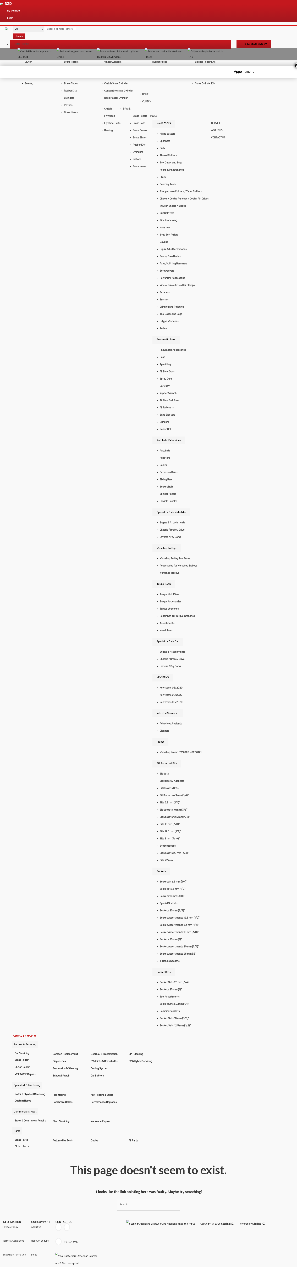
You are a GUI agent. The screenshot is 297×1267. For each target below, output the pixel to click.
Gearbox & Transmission (104, 1054)
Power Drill (165, 429)
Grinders (164, 422)
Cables (94, 1140)
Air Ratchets (167, 407)
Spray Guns (166, 378)
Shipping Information (14, 1254)
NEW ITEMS (163, 677)
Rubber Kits (70, 90)
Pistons (68, 105)
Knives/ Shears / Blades (173, 205)
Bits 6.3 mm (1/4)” (170, 802)
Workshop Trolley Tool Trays (175, 558)
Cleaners (164, 730)
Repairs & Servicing (25, 1044)
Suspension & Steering (65, 1068)
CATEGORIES (22, 44)
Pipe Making (59, 1094)
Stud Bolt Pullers (169, 234)
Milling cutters (167, 133)
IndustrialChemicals (168, 713)
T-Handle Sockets (170, 961)
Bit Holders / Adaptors (172, 780)
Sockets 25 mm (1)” (171, 939)
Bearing (29, 83)
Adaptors (165, 457)
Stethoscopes (168, 845)
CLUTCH (146, 101)
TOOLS (153, 115)
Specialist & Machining (27, 1085)
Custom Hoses (23, 1100)
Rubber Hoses (159, 61)
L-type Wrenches (169, 321)
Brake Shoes (71, 83)
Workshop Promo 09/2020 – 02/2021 (180, 752)
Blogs (34, 1254)
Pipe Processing (168, 220)
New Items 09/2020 (171, 694)
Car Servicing (22, 1053)
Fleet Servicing (61, 1121)
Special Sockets (169, 903)
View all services (24, 1036)
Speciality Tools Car (168, 641)
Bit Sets (164, 773)
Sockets (161, 871)
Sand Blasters (167, 414)
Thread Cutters (168, 155)
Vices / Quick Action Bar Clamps (177, 285)
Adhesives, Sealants (171, 723)
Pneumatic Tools (166, 339)
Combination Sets (170, 1011)
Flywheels (109, 115)
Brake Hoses (71, 112)
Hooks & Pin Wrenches (172, 169)
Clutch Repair (22, 1067)
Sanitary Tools (168, 184)
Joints (163, 465)
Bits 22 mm (166, 860)
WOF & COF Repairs (25, 1074)
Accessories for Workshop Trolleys (178, 565)
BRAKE (126, 108)
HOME (145, 94)
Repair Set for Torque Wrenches (177, 616)
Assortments (167, 623)
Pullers (163, 328)
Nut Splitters (167, 213)
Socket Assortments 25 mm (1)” (178, 953)
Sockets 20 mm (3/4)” (172, 910)
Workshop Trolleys (167, 548)
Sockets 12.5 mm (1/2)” (173, 888)
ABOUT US (217, 130)
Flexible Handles (168, 501)
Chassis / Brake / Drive (172, 529)
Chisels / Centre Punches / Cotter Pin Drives (184, 198)
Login (10, 17)
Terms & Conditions (13, 1240)
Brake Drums (140, 130)
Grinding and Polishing (172, 306)
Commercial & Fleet (25, 1111)
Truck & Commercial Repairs (30, 1120)
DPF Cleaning (136, 1054)
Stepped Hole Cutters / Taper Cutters (181, 191)
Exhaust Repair (61, 1075)
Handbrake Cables (63, 1102)
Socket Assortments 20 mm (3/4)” (179, 946)
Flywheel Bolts (112, 123)
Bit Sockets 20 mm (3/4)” (174, 853)
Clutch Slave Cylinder (116, 83)
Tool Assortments (170, 996)
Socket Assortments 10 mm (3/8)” (179, 932)
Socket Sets (164, 972)
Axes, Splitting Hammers (173, 263)
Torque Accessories (170, 601)
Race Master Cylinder (116, 97)
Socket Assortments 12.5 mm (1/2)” (180, 917)
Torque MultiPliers (169, 594)
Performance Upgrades (104, 1102)
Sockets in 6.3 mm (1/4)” (173, 881)
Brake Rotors (71, 61)
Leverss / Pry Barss (170, 537)
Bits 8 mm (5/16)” (170, 838)
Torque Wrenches (169, 608)
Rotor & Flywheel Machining (30, 1094)
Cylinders (69, 97)
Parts (17, 1130)
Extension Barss (169, 472)
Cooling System (99, 1068)
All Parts (133, 1140)
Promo (160, 742)
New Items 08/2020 (171, 687)
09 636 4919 (70, 1242)
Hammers (165, 227)
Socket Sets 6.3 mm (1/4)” (174, 1003)
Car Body (165, 386)
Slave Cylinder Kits (205, 83)
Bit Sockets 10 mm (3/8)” (174, 809)
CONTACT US (218, 137)
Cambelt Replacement (65, 1054)
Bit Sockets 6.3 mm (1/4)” (174, 795)
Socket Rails (166, 486)
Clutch (28, 61)
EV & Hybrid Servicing (140, 1061)
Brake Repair (22, 1059)
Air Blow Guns (167, 371)
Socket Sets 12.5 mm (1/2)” (175, 1025)
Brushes (164, 299)
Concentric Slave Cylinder (118, 90)
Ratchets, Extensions (169, 440)
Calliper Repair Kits (205, 61)
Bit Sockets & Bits (167, 763)
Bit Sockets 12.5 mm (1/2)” (175, 817)
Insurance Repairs (100, 1121)
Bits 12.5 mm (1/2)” (170, 831)
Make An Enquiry (40, 1240)
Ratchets (165, 450)
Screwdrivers (167, 270)
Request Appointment (255, 44)
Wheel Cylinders (113, 61)
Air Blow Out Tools (169, 400)
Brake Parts (21, 1139)
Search (19, 36)
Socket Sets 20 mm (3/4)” (174, 982)
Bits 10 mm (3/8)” (170, 824)
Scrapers (165, 292)
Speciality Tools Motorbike (171, 512)
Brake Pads (139, 123)
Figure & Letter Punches (173, 249)
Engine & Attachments (172, 522)
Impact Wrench (168, 393)
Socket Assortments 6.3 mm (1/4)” (179, 925)
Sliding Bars (166, 479)
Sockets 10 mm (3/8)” (172, 896)
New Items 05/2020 (171, 702)
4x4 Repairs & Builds (102, 1094)
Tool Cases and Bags (171, 162)
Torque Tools (164, 584)
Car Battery (97, 1075)
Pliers (163, 177)
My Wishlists (13, 10)
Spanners (165, 141)
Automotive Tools (63, 1140)
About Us (36, 1227)
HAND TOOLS (164, 123)
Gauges (164, 241)
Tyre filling (165, 364)
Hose (162, 357)
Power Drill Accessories (172, 278)
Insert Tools (166, 630)
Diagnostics (59, 1061)
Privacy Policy (10, 1227)
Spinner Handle (168, 493)
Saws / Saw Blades (170, 256)
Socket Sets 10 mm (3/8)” (174, 1018)
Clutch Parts (22, 1146)
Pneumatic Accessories (173, 349)
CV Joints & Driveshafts (104, 1061)
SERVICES (216, 123)
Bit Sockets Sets (169, 788)
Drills (162, 148)
